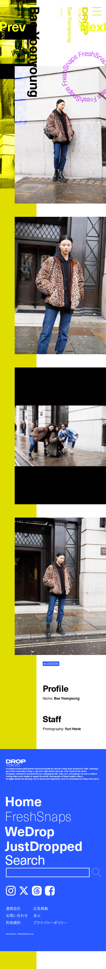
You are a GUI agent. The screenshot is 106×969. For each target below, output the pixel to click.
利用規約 (13, 922)
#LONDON (51, 663)
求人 (37, 915)
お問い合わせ (17, 915)
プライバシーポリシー (50, 922)
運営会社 (13, 908)
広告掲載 (40, 908)
